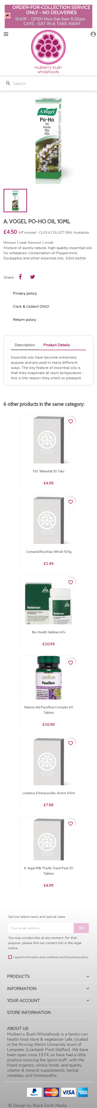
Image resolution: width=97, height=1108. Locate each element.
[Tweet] (32, 276)
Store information (29, 1012)
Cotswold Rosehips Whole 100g (48, 552)
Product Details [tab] (56, 345)
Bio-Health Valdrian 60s (48, 632)
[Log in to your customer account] (94, 34)
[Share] (20, 276)
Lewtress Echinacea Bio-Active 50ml (49, 793)
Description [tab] (25, 345)
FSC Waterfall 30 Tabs (49, 471)
